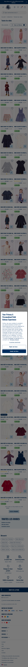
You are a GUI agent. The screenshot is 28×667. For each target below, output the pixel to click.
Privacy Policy (14, 340)
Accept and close (14, 351)
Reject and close (13, 347)
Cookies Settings (14, 342)
